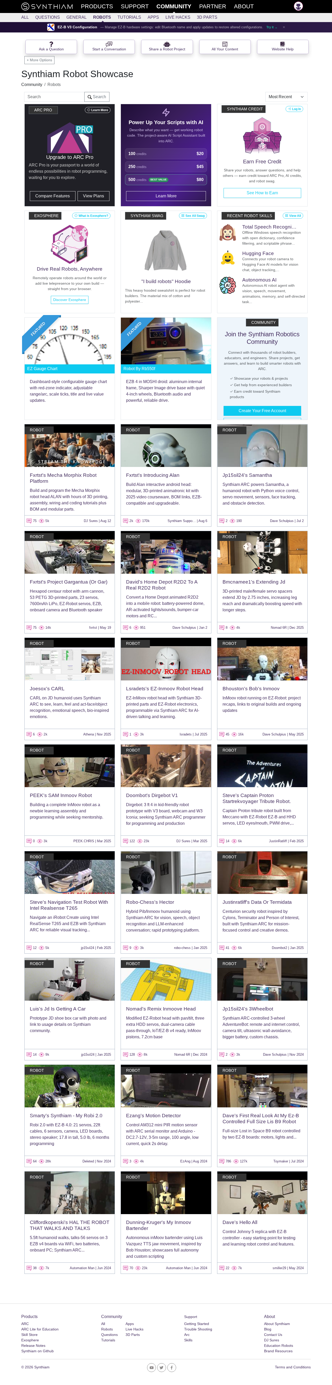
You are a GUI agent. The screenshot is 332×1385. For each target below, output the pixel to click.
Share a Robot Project (167, 49)
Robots (102, 17)
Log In (296, 109)
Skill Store (29, 1335)
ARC (25, 1324)
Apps (153, 17)
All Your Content (225, 49)
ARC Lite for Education (40, 1329)
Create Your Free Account (262, 411)
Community (31, 84)
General (76, 17)
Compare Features (52, 196)
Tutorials (129, 17)
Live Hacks (177, 17)
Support (190, 1317)
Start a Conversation (109, 49)
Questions (47, 17)
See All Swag (195, 216)
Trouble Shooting (198, 1329)
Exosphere (30, 1340)
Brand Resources (278, 1351)
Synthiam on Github (37, 1351)
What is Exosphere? (93, 216)
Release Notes (33, 1345)
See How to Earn (262, 193)
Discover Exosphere (69, 300)
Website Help (283, 49)
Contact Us (273, 1335)
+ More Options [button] (39, 60)
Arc (187, 1335)
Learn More (99, 110)
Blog (267, 1329)
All (25, 17)
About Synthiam (277, 1324)
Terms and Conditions (293, 1367)
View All (295, 216)
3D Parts (207, 17)
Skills (188, 1340)
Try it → (272, 27)
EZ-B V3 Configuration (77, 27)
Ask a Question (51, 49)
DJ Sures (271, 1340)
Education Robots (278, 1345)
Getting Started (196, 1324)
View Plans (93, 196)
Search (99, 97)
